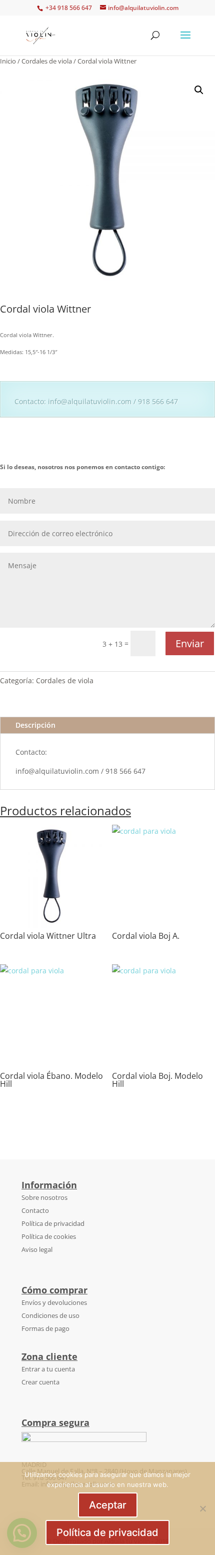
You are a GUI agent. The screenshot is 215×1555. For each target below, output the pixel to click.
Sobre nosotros (45, 1197)
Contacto (35, 1210)
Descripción (36, 725)
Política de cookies (49, 1236)
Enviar (190, 643)
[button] (199, 90)
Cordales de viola (47, 61)
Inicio (8, 61)
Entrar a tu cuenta (48, 1368)
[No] (203, 1508)
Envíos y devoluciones (54, 1302)
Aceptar (107, 1505)
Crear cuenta (41, 1381)
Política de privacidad (53, 1223)
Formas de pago (46, 1328)
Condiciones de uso (51, 1315)
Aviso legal (37, 1249)
